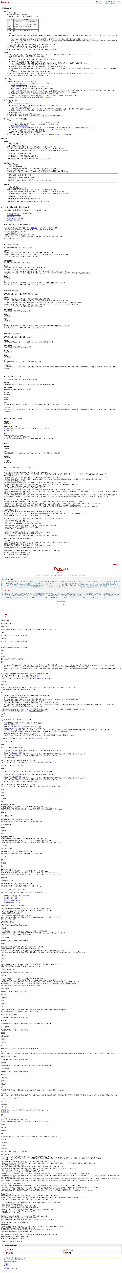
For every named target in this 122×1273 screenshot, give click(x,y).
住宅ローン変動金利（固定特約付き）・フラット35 (40, 595)
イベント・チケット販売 (65, 593)
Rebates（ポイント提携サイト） (23, 594)
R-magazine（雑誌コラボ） (83, 585)
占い (57, 597)
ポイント (51, 585)
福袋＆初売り (62, 587)
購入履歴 (33, 228)
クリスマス (110, 587)
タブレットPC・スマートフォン (97, 583)
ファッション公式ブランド (105, 585)
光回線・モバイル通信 (111, 583)
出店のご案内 (81, 575)
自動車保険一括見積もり (78, 595)
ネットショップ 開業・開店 (61, 585)
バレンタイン (69, 587)
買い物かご (10, 1250)
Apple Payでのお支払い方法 (19, 85)
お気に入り (69, 1250)
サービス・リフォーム (49, 584)
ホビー (41, 584)
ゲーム (32, 584)
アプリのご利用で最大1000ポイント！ (15, 1258)
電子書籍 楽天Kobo (32, 593)
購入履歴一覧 (8, 430)
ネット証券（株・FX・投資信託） (85, 594)
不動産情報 (111, 595)
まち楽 (20, 587)
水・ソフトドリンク (55, 583)
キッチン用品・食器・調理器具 (99, 584)
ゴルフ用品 (35, 585)
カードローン (97, 594)
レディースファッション (32, 581)
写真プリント (75, 593)
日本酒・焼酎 (71, 583)
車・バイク (22, 583)
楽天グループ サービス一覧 (98, 597)
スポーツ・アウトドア (26, 585)
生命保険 (69, 595)
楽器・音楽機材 (26, 584)
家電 (15, 584)
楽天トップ (40, 575)
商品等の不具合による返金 (15, 218)
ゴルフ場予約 (41, 593)
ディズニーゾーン (6, 587)
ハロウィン (100, 587)
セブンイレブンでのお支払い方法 (21, 107)
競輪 (67, 594)
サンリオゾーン (15, 587)
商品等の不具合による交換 (15, 220)
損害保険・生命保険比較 (60, 595)
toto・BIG (61, 597)
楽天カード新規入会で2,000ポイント (15, 1259)
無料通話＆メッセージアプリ (37, 597)
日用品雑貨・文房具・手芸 (84, 584)
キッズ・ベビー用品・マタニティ (91, 581)
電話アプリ (47, 597)
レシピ (46, 593)
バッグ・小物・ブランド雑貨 (47, 581)
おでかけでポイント (47, 594)
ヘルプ (6, 1263)
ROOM (3, 597)
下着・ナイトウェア (78, 581)
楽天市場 (3, 593)
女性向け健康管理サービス (98, 593)
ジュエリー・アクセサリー (61, 581)
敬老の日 (95, 587)
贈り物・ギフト (94, 585)
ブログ (116, 595)
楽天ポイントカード (36, 594)
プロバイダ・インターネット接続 (21, 597)
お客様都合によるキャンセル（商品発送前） (20, 213)
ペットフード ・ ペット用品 (14, 585)
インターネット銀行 (89, 595)
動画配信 (53, 597)
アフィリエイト (72, 594)
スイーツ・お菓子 (45, 583)
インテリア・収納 (59, 584)
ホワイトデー (77, 587)
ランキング (74, 575)
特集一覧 (46, 575)
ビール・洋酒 (64, 583)
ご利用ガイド (8, 1265)
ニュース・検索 (98, 595)
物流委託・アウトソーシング (113, 593)
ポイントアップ (116, 585)
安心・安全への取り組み (11, 1261)
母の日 (82, 587)
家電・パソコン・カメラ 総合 (18, 581)
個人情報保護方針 (61, 601)
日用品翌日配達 (36, 587)
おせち (115, 587)
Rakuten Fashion (56, 594)
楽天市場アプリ (59, 575)
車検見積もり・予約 (54, 593)
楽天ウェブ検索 (72, 585)
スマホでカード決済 (10, 595)
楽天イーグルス (87, 597)
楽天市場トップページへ (11, 1268)
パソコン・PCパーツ (84, 583)
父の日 (86, 587)
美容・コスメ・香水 (14, 583)
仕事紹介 (105, 595)
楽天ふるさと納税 (27, 587)
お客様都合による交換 (14, 216)
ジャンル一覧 (52, 575)
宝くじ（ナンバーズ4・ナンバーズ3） (73, 597)
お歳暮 (105, 587)
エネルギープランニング (22, 595)
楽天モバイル (9, 597)
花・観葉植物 (111, 584)
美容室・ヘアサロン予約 (85, 593)
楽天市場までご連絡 (48, 49)
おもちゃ (37, 584)
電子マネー (113, 594)
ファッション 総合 (5, 581)
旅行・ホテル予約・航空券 (12, 593)
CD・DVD (19, 584)
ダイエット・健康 (104, 581)
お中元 (90, 587)
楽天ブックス (44, 585)
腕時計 (70, 581)
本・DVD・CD (23, 593)
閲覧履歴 (10, 1253)
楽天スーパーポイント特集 (8, 594)
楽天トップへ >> (61, 572)
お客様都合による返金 (14, 215)
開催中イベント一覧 (54, 587)
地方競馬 (63, 594)
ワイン (76, 583)
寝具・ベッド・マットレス (71, 584)
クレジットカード (105, 594)
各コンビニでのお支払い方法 (19, 126)
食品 (39, 583)
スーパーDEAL (67, 575)
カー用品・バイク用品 (31, 583)
